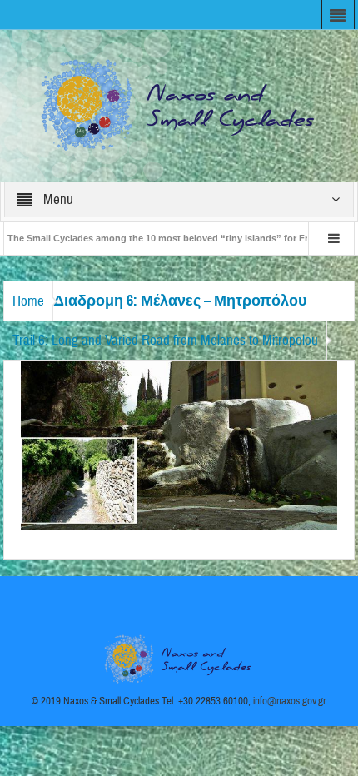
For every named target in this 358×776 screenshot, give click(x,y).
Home (28, 301)
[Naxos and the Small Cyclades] (179, 105)
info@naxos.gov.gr (289, 701)
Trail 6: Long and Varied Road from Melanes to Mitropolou (165, 340)
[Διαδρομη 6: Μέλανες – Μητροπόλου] (178, 444)
